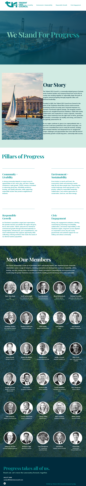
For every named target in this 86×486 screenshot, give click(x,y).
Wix (74, 484)
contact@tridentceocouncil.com (13, 480)
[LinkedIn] (5, 483)
